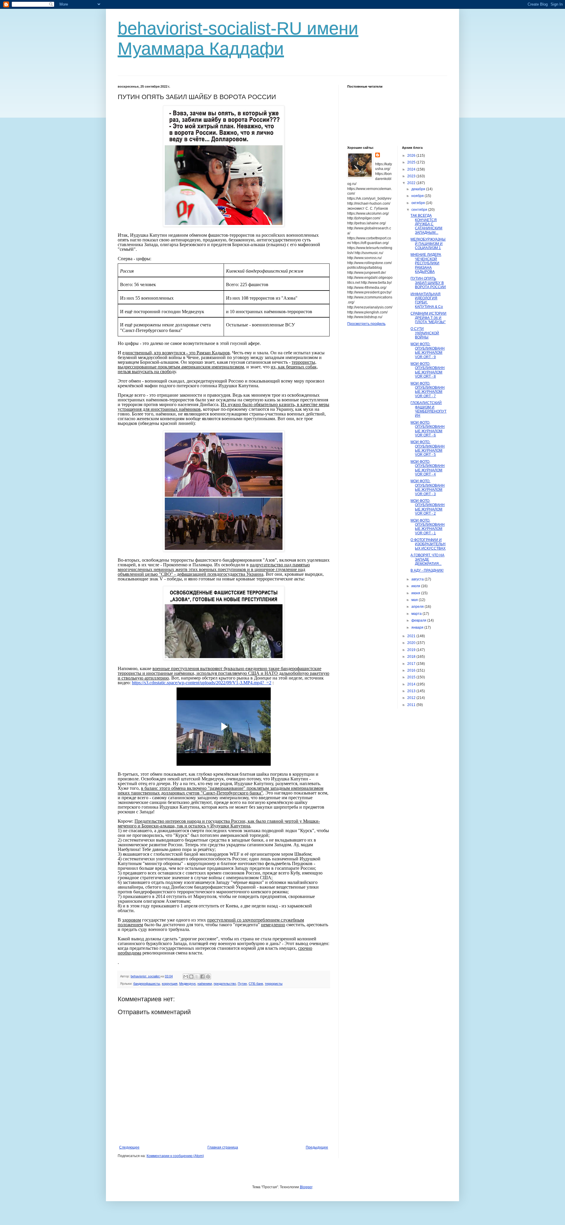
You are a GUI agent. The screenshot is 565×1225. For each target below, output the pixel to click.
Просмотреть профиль (366, 324)
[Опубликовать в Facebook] (202, 976)
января (417, 627)
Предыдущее (317, 1147)
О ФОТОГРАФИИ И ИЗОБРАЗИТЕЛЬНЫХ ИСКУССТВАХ (428, 544)
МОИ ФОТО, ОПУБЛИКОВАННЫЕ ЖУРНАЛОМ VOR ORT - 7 (428, 389)
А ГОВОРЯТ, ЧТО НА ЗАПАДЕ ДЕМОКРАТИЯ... (427, 559)
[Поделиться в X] (197, 976)
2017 (411, 664)
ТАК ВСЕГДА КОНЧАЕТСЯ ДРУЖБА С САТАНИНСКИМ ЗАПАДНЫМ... (426, 224)
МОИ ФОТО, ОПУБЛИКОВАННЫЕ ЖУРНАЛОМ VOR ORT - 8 (428, 370)
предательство (225, 983)
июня (416, 593)
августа (418, 579)
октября (418, 203)
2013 (411, 691)
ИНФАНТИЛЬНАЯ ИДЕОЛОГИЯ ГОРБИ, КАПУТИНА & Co (427, 300)
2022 (411, 183)
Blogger (306, 1187)
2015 (411, 677)
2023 (411, 176)
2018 (411, 657)
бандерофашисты (146, 983)
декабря (418, 189)
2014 (411, 684)
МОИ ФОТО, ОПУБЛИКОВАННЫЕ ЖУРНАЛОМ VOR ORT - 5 (428, 448)
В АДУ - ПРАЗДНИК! (427, 570)
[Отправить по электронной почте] (186, 976)
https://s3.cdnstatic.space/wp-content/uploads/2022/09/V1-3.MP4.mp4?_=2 (201, 682)
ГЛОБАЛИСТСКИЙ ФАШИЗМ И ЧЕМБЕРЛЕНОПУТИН (428, 409)
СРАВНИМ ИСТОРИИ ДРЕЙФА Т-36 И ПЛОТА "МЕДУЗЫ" (428, 317)
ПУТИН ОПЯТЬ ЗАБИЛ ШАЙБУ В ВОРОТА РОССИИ (428, 282)
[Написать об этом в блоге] (191, 976)
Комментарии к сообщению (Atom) (175, 1156)
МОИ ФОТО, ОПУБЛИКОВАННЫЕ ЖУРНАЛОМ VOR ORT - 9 (428, 350)
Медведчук (187, 983)
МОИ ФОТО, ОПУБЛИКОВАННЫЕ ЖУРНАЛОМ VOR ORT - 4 (428, 468)
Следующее (129, 1147)
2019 (411, 650)
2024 (411, 169)
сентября (419, 210)
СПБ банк (256, 983)
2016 (411, 670)
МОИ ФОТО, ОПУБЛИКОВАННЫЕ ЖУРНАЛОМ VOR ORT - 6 (428, 428)
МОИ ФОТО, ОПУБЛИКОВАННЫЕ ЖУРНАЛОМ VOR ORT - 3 (428, 487)
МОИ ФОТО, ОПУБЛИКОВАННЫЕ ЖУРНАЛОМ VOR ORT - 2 (428, 507)
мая (415, 600)
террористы (273, 983)
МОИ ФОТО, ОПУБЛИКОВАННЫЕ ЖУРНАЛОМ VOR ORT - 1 (428, 526)
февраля (419, 620)
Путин (242, 983)
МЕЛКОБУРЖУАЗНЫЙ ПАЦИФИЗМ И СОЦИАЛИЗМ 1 (428, 243)
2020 (411, 643)
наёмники (204, 983)
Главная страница (222, 1147)
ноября (418, 196)
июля (416, 586)
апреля (418, 607)
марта (417, 614)
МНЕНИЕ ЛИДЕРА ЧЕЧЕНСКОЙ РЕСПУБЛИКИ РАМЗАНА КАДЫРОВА (426, 263)
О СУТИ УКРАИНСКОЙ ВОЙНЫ (425, 333)
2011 (411, 705)
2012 (411, 698)
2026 (411, 155)
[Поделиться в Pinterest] (208, 976)
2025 (411, 162)
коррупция (169, 983)
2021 (411, 636)
